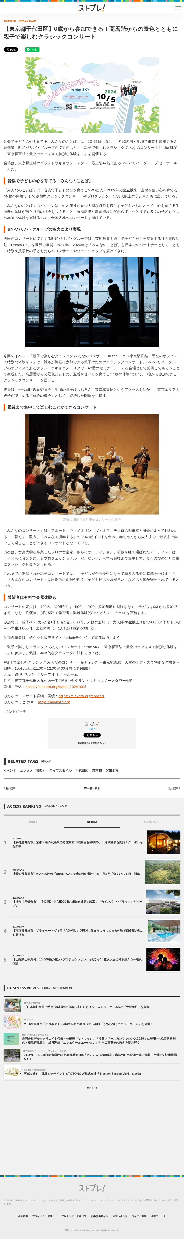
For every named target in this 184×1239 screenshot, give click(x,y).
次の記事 (174, 788)
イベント (10, 770)
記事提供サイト (99, 1216)
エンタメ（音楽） (32, 770)
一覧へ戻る (93, 788)
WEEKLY (91, 822)
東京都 (97, 770)
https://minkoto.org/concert (82, 696)
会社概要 (23, 1216)
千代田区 (82, 770)
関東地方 (112, 770)
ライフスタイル (61, 770)
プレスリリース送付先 (73, 1216)
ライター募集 (139, 1216)
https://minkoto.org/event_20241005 (56, 687)
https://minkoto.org (54, 702)
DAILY (33, 822)
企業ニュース (158, 1216)
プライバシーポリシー (44, 1216)
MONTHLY (151, 822)
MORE (91, 1088)
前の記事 (10, 788)
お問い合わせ (119, 1216)
